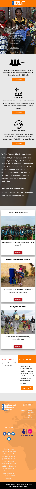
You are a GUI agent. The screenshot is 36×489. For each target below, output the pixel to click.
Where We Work (31, 411)
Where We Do (30, 417)
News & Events (22, 417)
